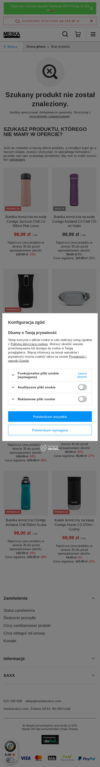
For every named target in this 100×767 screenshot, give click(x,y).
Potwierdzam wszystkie (50, 416)
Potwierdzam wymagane (50, 430)
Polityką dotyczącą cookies (29, 344)
